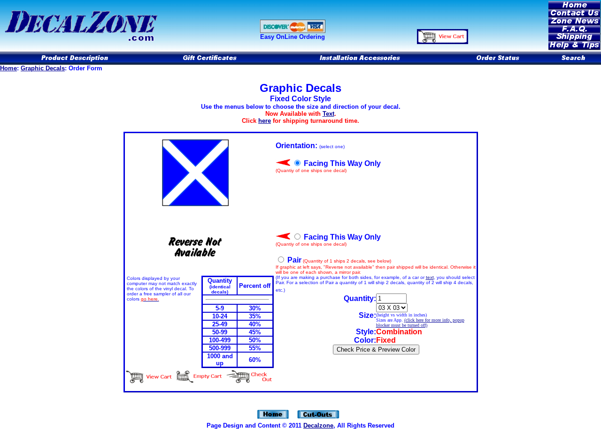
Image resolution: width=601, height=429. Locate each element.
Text (328, 113)
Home (8, 68)
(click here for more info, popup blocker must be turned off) (420, 322)
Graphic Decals (43, 68)
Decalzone (318, 425)
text (430, 277)
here (264, 120)
